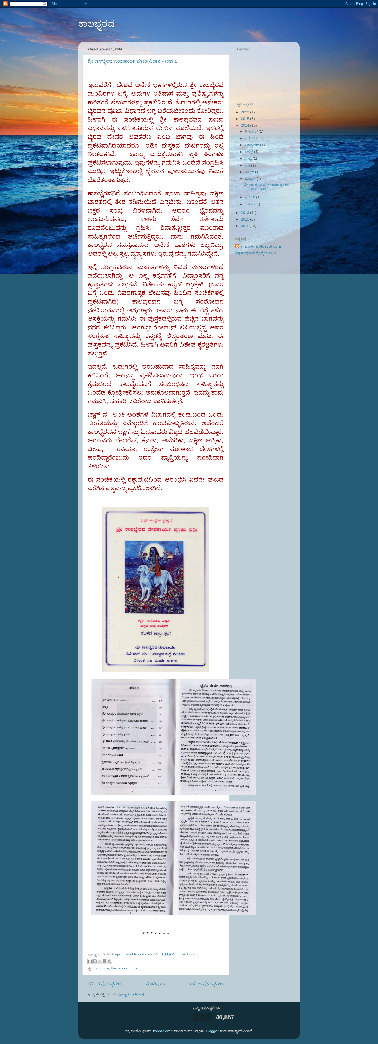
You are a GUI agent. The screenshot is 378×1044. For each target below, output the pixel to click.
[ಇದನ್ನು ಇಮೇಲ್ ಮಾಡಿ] (90, 961)
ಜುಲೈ (249, 158)
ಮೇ (248, 165)
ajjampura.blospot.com (260, 246)
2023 (245, 112)
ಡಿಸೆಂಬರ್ (252, 131)
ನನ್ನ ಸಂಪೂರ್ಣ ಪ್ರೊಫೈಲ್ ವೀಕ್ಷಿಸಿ (256, 253)
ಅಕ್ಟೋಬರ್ (252, 145)
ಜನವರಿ (250, 204)
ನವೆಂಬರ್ (252, 138)
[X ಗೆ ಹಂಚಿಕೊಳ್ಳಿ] (99, 961)
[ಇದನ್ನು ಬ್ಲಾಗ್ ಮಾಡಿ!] (94, 961)
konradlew (161, 1031)
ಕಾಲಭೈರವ (96, 24)
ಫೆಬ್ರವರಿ (250, 197)
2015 (245, 119)
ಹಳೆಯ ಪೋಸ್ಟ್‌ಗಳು (206, 983)
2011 (245, 226)
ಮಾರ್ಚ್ (251, 179)
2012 (245, 219)
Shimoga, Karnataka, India (116, 968)
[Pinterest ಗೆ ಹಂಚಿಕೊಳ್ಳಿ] (109, 961)
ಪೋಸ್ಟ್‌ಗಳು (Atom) (131, 994)
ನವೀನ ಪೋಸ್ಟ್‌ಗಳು (104, 983)
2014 (245, 125)
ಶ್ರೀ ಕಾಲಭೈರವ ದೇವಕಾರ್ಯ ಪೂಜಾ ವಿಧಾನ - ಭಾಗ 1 (132, 61)
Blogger (212, 1031)
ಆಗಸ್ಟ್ (249, 152)
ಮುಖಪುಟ (155, 983)
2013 (245, 213)
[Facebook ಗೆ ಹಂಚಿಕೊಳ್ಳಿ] (104, 961)
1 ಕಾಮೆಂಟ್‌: (187, 954)
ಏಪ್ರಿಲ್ (250, 172)
